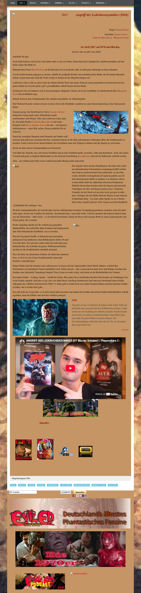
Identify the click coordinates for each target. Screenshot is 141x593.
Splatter (22, 485)
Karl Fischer (37, 69)
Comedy (31, 485)
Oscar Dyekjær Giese (35, 125)
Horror (13, 485)
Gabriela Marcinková (102, 37)
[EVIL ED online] (70, 513)
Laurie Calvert (120, 34)
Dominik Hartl (122, 29)
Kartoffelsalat (84, 156)
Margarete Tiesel (121, 37)
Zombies (41, 485)
